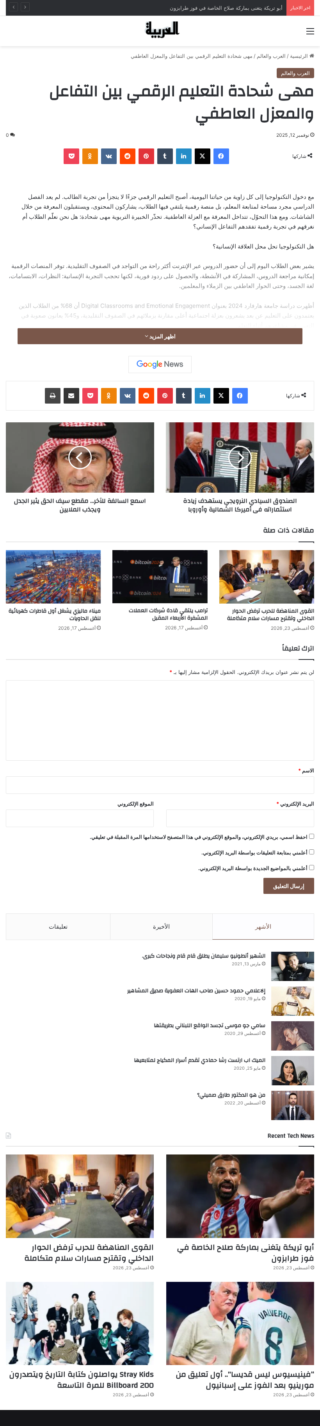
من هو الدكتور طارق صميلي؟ (231, 1095)
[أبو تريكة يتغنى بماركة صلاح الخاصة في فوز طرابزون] (240, 1196)
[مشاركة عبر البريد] (71, 396)
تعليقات (58, 926)
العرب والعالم (271, 56)
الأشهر (263, 926)
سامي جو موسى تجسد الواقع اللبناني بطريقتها (209, 1025)
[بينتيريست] (146, 156)
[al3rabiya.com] (160, 31)
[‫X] (202, 156)
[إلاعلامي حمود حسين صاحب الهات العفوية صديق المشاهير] (292, 1001)
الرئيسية (299, 56)
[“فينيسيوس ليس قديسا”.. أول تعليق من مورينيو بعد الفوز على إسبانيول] (240, 1323)
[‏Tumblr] (165, 156)
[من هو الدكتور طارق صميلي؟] (292, 1105)
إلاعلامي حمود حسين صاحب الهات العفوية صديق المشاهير (196, 991)
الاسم (306, 770)
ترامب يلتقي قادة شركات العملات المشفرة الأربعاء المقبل (168, 614)
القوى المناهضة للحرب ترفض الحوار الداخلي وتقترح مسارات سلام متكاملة (270, 615)
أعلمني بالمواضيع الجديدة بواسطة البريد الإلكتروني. (253, 868)
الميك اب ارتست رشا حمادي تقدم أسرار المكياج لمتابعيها (199, 1060)
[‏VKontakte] (109, 156)
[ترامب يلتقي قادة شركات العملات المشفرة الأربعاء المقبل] (159, 577)
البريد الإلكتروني (295, 804)
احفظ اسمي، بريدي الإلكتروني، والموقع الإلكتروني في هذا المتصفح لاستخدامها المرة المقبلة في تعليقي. (199, 837)
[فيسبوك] (221, 156)
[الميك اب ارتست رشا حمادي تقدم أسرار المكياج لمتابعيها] (292, 1070)
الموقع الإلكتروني (135, 804)
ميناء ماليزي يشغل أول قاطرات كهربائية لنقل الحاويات (55, 615)
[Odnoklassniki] (90, 156)
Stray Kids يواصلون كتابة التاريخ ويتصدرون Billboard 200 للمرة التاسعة (81, 1379)
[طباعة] (52, 396)
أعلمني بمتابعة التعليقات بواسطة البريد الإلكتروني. (254, 852)
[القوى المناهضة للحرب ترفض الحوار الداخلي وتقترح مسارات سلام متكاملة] (266, 577)
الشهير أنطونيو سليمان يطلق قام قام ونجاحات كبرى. (203, 956)
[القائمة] (310, 34)
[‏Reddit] (127, 156)
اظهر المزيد (162, 336)
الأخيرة (161, 926)
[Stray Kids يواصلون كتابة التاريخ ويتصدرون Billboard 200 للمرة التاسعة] (80, 1323)
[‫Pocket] (71, 156)
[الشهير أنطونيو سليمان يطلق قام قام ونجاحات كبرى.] (292, 966)
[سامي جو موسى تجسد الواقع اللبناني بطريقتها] (292, 1036)
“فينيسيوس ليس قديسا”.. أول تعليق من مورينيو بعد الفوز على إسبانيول (245, 1379)
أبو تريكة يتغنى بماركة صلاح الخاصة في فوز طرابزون (245, 1252)
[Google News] (160, 364)
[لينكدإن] (184, 156)
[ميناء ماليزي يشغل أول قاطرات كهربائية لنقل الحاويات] (53, 577)
